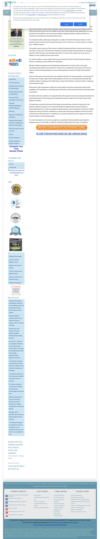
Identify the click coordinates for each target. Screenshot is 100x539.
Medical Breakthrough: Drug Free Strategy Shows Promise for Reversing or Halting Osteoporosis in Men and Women (16, 403)
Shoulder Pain (38, 503)
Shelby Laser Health (76, 509)
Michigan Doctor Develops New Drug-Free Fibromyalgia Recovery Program (16, 415)
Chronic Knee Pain (14, 82)
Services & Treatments (58, 483)
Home (6, 483)
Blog (50, 483)
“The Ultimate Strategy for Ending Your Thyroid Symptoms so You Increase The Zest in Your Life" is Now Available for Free (16, 428)
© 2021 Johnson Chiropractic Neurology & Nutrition (50, 525)
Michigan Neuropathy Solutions (17, 501)
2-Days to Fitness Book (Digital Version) (15, 272)
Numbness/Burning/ (40, 497)
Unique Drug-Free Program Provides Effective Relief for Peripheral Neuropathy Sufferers (15, 333)
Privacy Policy (70, 10)
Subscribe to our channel (15, 515)
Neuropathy (57, 514)
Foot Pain (46, 507)
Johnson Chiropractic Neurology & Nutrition (18, 495)
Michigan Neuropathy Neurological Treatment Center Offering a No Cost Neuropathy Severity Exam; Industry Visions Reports (16, 306)
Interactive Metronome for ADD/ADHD (56, 486)
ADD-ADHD (12, 79)
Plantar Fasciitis (38, 507)
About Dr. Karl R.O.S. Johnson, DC (18, 483)
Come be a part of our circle (16, 511)
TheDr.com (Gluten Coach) (78, 512)
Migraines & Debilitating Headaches (16, 116)
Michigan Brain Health (15, 256)
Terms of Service (42, 14)
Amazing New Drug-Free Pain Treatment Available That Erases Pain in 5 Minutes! (16, 377)
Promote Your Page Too (13, 463)
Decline (80, 24)
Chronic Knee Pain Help (82, 483)
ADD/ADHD (37, 495)
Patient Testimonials (76, 495)
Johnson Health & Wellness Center (14, 261)
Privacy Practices (72, 522)
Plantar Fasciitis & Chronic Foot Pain (16, 130)
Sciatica (11, 134)
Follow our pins (12, 508)
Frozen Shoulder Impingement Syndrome (16, 99)
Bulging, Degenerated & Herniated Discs (16, 93)
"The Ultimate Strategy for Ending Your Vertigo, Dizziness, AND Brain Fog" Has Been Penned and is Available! (16, 365)
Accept (67, 24)
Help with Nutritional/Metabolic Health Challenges (15, 105)
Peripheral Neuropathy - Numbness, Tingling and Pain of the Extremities (16, 123)
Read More (16, 46)
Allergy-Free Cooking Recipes (15, 267)
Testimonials (12, 167)
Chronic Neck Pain (59, 497)
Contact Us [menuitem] (91, 12)
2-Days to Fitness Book (77, 507)
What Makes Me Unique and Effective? (38, 483)
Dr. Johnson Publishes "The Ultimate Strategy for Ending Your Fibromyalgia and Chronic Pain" (16, 388)
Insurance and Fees (70, 483)
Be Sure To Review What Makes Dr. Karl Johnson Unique (61, 133)
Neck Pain (12, 111)
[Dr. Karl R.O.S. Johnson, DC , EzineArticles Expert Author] (16, 175)
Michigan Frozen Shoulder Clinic (80, 499)
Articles (11, 164)
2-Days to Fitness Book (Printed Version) (15, 278)
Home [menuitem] (7, 12)
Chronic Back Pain (59, 495)
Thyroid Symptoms (14, 138)
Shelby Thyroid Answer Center (17, 505)
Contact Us (92, 483)
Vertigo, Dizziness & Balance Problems (14, 142)
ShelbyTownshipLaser (15, 283)
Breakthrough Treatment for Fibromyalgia (16, 87)
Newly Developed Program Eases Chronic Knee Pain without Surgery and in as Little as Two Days (16, 320)
